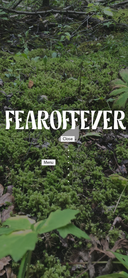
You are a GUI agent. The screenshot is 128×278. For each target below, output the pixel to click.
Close (68, 139)
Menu (48, 162)
